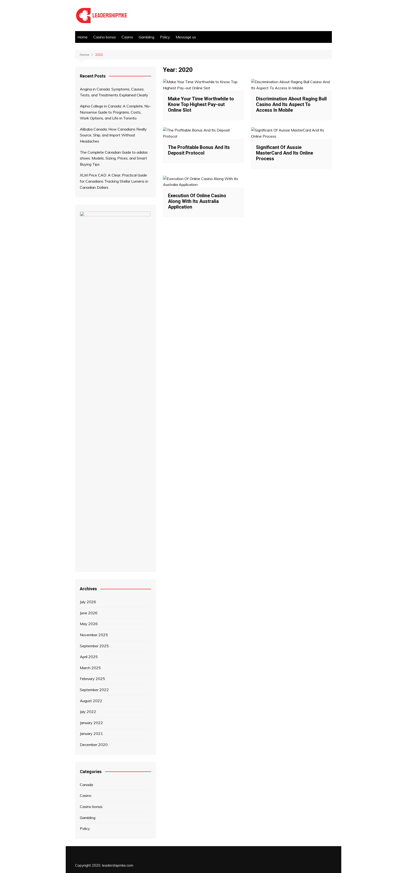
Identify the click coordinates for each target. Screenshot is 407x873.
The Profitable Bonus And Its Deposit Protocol (199, 150)
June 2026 (89, 613)
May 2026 (89, 623)
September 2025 (94, 645)
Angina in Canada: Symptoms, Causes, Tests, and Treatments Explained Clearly (114, 92)
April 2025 (89, 656)
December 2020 (94, 744)
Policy (165, 37)
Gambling (146, 37)
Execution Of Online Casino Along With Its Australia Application (197, 201)
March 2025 (90, 667)
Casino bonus (104, 37)
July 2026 (88, 601)
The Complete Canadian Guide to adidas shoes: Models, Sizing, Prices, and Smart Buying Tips (114, 158)
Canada (86, 784)
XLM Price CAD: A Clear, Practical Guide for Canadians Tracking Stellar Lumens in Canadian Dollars (114, 181)
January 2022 (91, 722)
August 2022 (91, 700)
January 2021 (91, 733)
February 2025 (92, 678)
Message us (186, 37)
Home (82, 37)
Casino (127, 37)
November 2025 (94, 634)
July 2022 (88, 711)
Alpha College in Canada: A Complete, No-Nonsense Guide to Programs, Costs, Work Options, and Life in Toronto (115, 112)
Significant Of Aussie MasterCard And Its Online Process (284, 152)
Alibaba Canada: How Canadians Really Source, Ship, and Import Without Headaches (113, 135)
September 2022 (94, 689)
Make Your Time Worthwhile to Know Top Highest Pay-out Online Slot (201, 104)
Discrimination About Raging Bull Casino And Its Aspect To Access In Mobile (291, 104)
